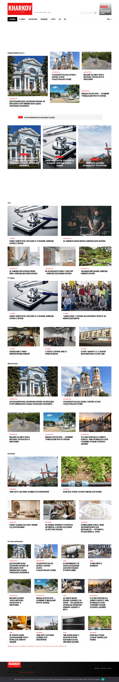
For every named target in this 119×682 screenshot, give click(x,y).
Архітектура (104, 6)
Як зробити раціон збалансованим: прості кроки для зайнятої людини (18, 638)
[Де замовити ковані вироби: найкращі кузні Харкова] (86, 221)
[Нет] (117, 679)
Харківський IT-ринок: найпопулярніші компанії (19, 352)
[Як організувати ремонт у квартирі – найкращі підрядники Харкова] (59, 256)
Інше (64, 560)
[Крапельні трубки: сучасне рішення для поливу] (86, 471)
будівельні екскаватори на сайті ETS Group (32, 646)
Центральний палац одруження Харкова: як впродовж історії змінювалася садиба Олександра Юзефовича (27, 103)
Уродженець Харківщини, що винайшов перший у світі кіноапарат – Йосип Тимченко (51, 118)
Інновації (95, 159)
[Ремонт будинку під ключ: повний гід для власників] (24, 510)
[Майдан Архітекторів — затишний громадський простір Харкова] (64, 94)
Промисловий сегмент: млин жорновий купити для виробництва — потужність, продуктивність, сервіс (92, 528)
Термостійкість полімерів (96, 564)
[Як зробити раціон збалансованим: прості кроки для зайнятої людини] (19, 623)
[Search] (95, 13)
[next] (100, 117)
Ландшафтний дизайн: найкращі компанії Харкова (94, 272)
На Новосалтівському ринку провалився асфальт (105, 11)
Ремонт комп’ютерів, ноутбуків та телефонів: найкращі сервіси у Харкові (59, 163)
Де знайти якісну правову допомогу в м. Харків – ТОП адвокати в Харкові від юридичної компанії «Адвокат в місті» (73, 604)
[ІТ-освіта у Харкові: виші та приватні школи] (59, 336)
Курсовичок (15, 646)
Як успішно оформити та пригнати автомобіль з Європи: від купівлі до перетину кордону (59, 527)
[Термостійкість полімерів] (99, 551)
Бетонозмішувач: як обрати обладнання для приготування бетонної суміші (71, 567)
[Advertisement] (59, 34)
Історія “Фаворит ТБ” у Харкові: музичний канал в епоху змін (93, 352)
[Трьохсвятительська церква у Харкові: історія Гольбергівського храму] (65, 60)
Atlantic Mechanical (51, 646)
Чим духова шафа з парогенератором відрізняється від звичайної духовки (71, 638)
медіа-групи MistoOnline (27, 672)
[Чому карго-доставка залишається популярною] (94, 147)
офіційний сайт (62, 646)
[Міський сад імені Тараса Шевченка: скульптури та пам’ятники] (96, 60)
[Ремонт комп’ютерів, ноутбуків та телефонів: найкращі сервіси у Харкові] (59, 147)
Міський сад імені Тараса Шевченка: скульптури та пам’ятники (94, 77)
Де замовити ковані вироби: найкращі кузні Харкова (84, 241)
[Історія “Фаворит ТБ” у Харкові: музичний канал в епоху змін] (95, 336)
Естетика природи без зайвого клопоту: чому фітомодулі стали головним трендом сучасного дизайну (94, 440)
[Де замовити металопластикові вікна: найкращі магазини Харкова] (24, 256)
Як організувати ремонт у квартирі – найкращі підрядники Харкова (59, 272)
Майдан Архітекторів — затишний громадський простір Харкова (95, 94)
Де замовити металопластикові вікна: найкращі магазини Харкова (23, 272)
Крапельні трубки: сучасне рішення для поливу (82, 491)
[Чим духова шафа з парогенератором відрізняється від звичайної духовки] (73, 623)
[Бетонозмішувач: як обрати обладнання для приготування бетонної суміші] (73, 551)
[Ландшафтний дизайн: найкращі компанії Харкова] (95, 256)
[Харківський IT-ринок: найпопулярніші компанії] (24, 336)
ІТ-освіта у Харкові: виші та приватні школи (56, 352)
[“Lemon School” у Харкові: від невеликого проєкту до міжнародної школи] (86, 296)
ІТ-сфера (59, 157)
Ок (103, 679)
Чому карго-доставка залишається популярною (95, 164)
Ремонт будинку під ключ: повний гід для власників (23, 526)
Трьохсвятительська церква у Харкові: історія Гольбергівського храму (64, 77)
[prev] (97, 117)
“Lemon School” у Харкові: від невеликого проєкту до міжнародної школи (84, 317)
